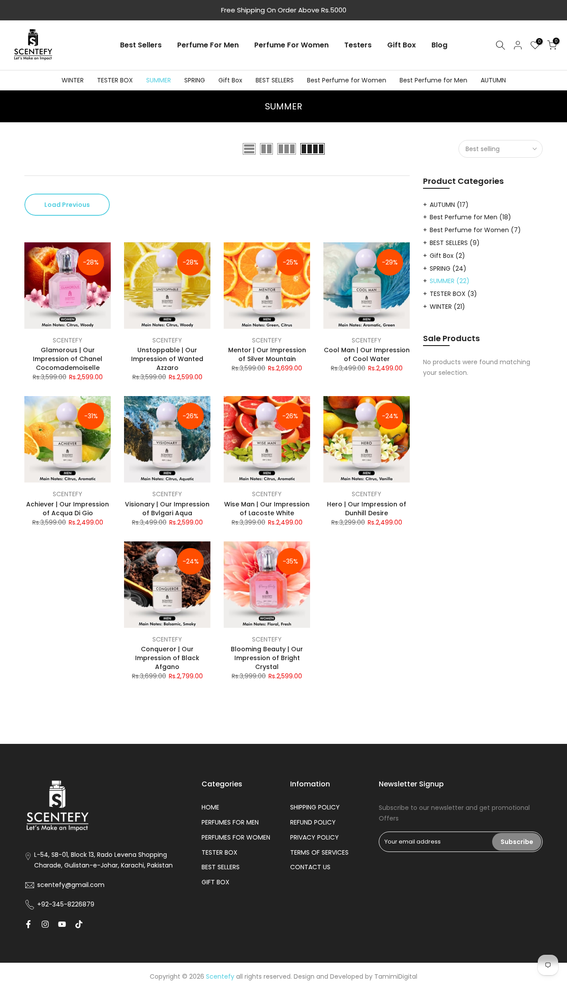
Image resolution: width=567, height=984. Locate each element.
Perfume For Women (291, 45)
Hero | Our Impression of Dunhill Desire (366, 508)
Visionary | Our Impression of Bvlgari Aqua (167, 508)
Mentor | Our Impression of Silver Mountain (267, 354)
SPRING (194, 80)
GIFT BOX (215, 882)
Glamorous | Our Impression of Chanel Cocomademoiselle (67, 359)
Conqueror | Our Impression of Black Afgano (167, 658)
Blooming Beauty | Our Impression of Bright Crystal (267, 658)
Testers (358, 45)
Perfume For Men (208, 45)
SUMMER (158, 80)
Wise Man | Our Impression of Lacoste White (267, 508)
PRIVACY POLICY (314, 837)
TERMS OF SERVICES (319, 852)
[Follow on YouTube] (62, 924)
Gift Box (401, 45)
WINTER (73, 80)
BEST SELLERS (275, 80)
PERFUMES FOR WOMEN (236, 837)
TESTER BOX (115, 80)
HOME (210, 807)
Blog (439, 45)
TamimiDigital (395, 976)
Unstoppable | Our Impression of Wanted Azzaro (167, 359)
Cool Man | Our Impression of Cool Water (367, 354)
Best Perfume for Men (433, 80)
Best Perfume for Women (346, 80)
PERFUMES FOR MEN (230, 822)
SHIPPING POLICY (315, 807)
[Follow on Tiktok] (79, 924)
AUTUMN (493, 80)
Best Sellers (141, 45)
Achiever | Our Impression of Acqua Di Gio (67, 508)
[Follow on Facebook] (28, 924)
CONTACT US (310, 867)
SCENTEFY (67, 340)
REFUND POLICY (313, 822)
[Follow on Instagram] (45, 924)
